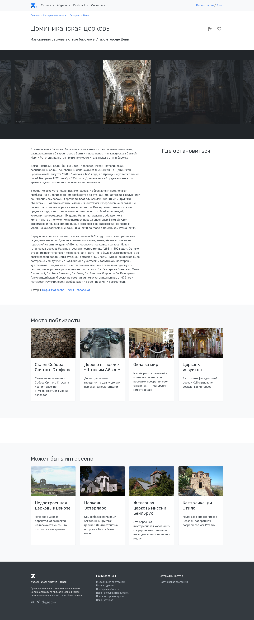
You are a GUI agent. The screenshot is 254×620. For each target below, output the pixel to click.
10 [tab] (150, 128)
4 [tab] (119, 128)
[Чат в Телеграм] (38, 602)
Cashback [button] (79, 5)
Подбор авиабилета (107, 589)
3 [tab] (114, 128)
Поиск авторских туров (110, 596)
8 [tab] (140, 128)
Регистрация (205, 5)
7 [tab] (135, 128)
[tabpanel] (71, 92)
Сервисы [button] (97, 5)
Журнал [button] (62, 5)
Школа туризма (105, 585)
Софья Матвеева (53, 290)
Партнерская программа (174, 582)
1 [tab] (103, 128)
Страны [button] (46, 5)
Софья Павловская (78, 290)
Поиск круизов (104, 600)
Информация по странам (110, 582)
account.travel (57, 595)
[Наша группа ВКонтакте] (32, 602)
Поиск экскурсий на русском (112, 592)
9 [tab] (145, 128)
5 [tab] (124, 128)
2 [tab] (109, 128)
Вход (220, 5)
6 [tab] (129, 128)
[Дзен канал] (49, 602)
